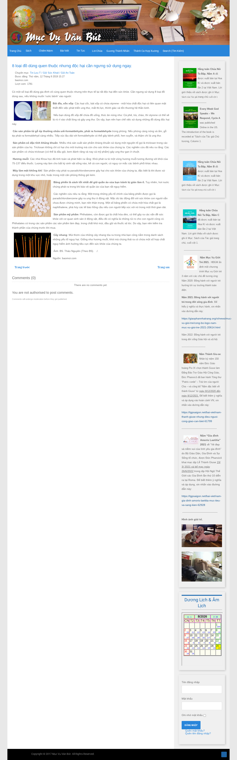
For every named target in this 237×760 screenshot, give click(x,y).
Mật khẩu (187, 698)
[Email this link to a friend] (168, 72)
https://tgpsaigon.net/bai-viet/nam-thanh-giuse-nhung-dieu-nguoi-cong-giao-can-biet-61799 (202, 417)
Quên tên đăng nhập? (197, 733)
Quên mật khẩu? (194, 730)
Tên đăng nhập (191, 682)
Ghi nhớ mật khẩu (192, 715)
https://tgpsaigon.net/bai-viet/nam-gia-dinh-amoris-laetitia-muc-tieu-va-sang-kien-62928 (202, 500)
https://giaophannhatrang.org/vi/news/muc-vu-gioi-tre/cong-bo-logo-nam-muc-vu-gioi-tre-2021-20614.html (207, 323)
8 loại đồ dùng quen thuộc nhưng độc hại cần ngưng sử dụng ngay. (72, 65)
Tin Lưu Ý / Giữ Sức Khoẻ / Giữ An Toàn (52, 73)
